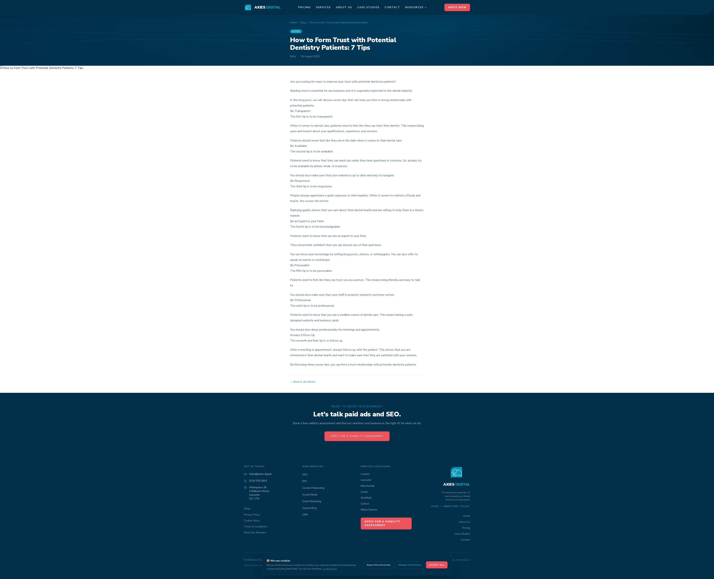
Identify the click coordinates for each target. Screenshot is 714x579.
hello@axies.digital (260, 474)
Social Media (309, 494)
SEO (305, 474)
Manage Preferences (409, 564)
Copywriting (309, 508)
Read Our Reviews (255, 532)
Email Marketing (311, 501)
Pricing (304, 7)
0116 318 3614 (258, 480)
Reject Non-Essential (378, 564)
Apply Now (457, 7)
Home (293, 22)
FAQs (247, 509)
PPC (304, 481)
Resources (414, 7)
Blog (303, 22)
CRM (305, 514)
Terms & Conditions (255, 526)
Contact (392, 7)
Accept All (437, 564)
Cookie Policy (252, 520)
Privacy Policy (252, 514)
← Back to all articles (303, 382)
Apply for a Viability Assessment (357, 436)
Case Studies (368, 7)
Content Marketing (313, 488)
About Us (344, 7)
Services (323, 7)
